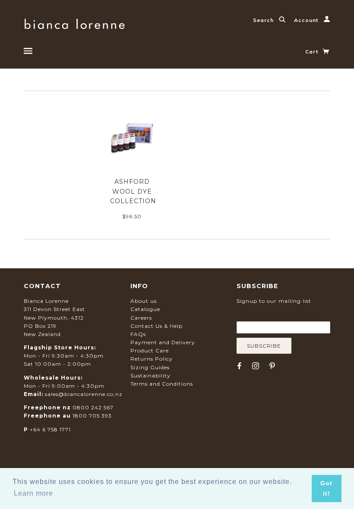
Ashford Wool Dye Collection (133, 191)
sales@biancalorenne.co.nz (84, 394)
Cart (312, 51)
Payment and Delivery (162, 342)
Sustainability (150, 375)
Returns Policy (151, 358)
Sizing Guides (150, 367)
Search (264, 20)
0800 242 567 (93, 407)
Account (307, 20)
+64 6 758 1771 (50, 429)
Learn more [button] (33, 493)
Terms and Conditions (161, 383)
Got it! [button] (326, 488)
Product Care (149, 350)
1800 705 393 (92, 415)
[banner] (74, 22)
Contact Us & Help (156, 326)
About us (143, 301)
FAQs (138, 334)
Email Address (278, 315)
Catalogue (145, 309)
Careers (141, 317)
